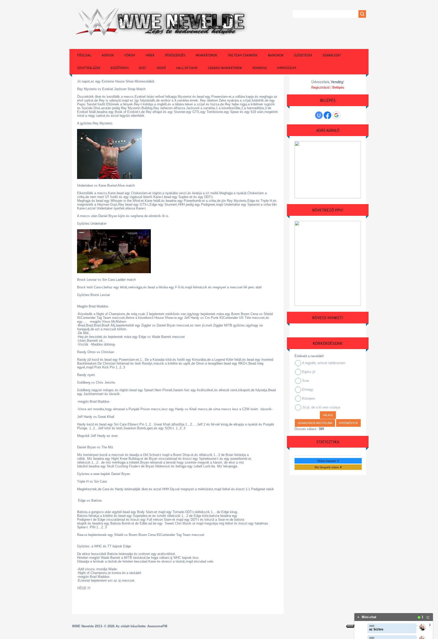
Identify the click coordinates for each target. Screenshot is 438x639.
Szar (305, 381)
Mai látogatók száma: (328, 467)
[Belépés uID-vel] (319, 115)
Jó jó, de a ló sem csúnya (321, 407)
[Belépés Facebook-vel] (327, 115)
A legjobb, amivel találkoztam (323, 363)
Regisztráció (320, 87)
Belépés (338, 87)
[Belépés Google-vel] (336, 115)
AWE (372, 626)
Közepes (308, 398)
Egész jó (308, 372)
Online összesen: (328, 460)
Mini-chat (366, 617)
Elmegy (307, 389)
